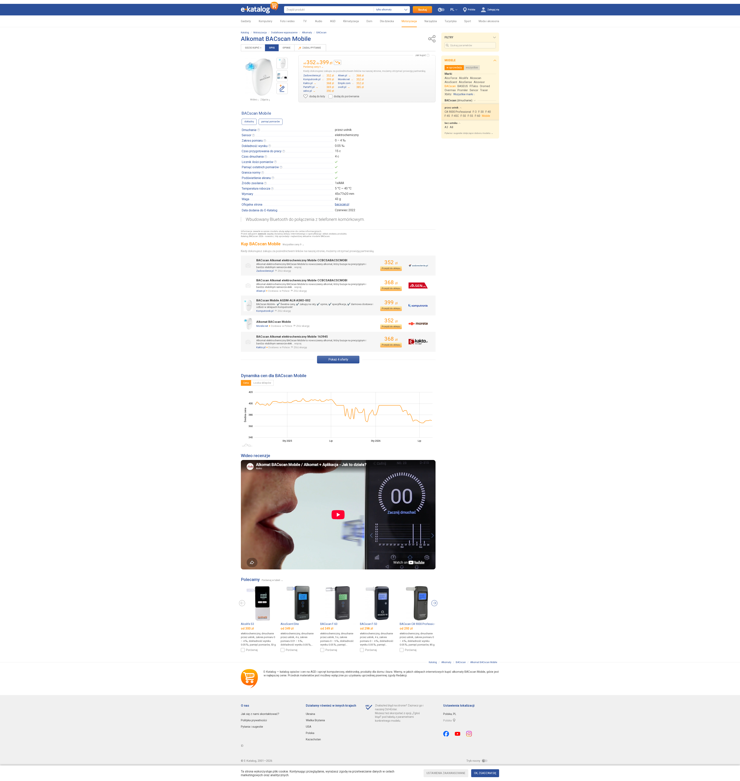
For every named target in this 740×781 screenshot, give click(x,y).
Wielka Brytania (315, 720)
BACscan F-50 (368, 623)
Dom (369, 21)
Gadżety (246, 21)
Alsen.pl (260, 290)
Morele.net (262, 326)
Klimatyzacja (351, 21)
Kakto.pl (261, 347)
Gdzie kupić (253, 47)
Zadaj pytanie (311, 47)
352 (391, 262)
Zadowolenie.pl (265, 270)
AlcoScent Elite (290, 623)
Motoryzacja (409, 21)
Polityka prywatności (254, 720)
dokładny (249, 121)
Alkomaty (307, 32)
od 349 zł (287, 628)
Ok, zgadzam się (485, 773)
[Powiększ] (259, 77)
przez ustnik (343, 130)
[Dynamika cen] (337, 62)
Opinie (286, 47)
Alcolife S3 (247, 623)
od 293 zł (406, 628)
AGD (333, 21)
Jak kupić (420, 55)
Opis (272, 47)
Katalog (245, 32)
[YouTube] (457, 734)
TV (305, 21)
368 (391, 282)
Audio (318, 21)
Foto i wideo (287, 21)
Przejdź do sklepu (391, 268)
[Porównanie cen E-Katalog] (259, 9)
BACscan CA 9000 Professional (419, 623)
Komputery (265, 21)
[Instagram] (469, 734)
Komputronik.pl (264, 310)
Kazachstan (313, 739)
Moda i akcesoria (489, 21)
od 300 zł (247, 628)
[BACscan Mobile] (282, 63)
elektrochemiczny (347, 135)
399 (391, 302)
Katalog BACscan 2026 (252, 236)
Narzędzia (431, 21)
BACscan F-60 (328, 623)
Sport (467, 21)
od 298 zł (366, 628)
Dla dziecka (387, 21)
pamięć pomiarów (270, 121)
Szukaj (422, 9)
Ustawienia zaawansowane (445, 773)
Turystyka (451, 21)
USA (308, 726)
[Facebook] (446, 734)
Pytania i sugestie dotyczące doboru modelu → (469, 133)
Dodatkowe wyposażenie (284, 32)
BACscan (321, 32)
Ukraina (310, 714)
